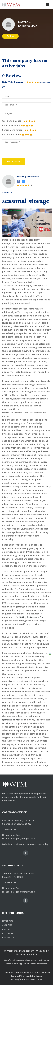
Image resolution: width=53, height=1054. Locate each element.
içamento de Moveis (12, 719)
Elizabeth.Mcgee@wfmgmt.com (18, 838)
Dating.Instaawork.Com (31, 617)
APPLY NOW (7, 933)
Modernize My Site (26, 954)
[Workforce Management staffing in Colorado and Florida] (11, 4)
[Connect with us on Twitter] (23, 181)
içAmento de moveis (17, 458)
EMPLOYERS (7, 921)
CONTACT (7, 929)
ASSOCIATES (8, 937)
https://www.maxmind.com (26, 979)
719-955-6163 (9, 829)
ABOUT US (7, 925)
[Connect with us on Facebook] (18, 181)
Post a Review (13, 161)
